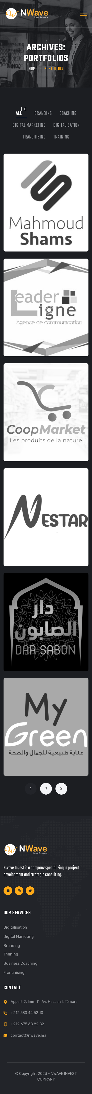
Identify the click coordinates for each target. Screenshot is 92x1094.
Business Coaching (21, 963)
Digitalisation (15, 927)
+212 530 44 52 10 (27, 1012)
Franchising (14, 972)
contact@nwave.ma (28, 1035)
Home (33, 68)
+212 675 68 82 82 (27, 1024)
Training (11, 954)
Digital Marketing (19, 936)
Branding (12, 945)
